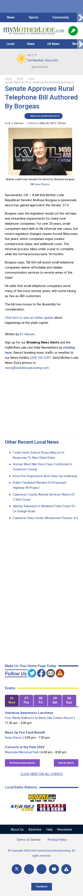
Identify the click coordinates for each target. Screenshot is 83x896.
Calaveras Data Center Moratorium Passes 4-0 (45, 518)
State (30, 44)
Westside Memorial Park (22, 752)
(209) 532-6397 (40, 358)
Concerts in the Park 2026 (24, 747)
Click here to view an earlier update (29, 318)
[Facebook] (29, 869)
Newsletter (64, 829)
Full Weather (35, 60)
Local (10, 44)
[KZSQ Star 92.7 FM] (21, 806)
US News (53, 44)
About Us (17, 829)
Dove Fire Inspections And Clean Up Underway (45, 476)
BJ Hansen (27, 334)
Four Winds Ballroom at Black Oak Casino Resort (39, 718)
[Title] (66, 869)
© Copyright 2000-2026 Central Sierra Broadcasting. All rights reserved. (41, 853)
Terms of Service (28, 840)
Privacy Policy (57, 840)
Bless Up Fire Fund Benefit (25, 732)
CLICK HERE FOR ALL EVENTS (41, 774)
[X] (17, 869)
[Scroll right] (80, 17)
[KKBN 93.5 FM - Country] (51, 806)
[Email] (54, 869)
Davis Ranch (13, 738)
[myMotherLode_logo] (33, 30)
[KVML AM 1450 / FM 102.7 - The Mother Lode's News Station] (42, 796)
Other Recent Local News (32, 442)
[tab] (12, 700)
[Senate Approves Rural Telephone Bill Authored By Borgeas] (40, 174)
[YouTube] (42, 869)
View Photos (42, 184)
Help (49, 829)
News (11, 17)
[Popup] (73, 31)
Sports (33, 17)
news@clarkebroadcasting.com (27, 368)
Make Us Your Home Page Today (30, 666)
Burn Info (52, 60)
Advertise (35, 829)
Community (60, 17)
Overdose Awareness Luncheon (29, 713)
